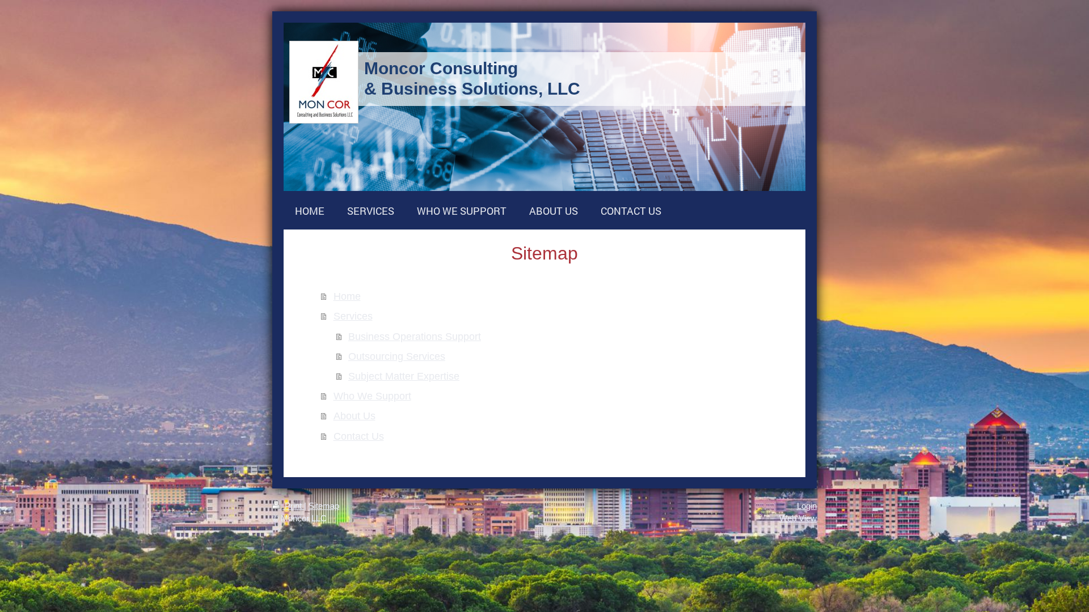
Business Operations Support (414, 336)
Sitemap (324, 506)
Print (293, 506)
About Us (354, 416)
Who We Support (372, 396)
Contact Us (359, 436)
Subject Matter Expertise (403, 376)
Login (807, 506)
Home (347, 296)
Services (353, 316)
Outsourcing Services (396, 356)
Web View (798, 518)
